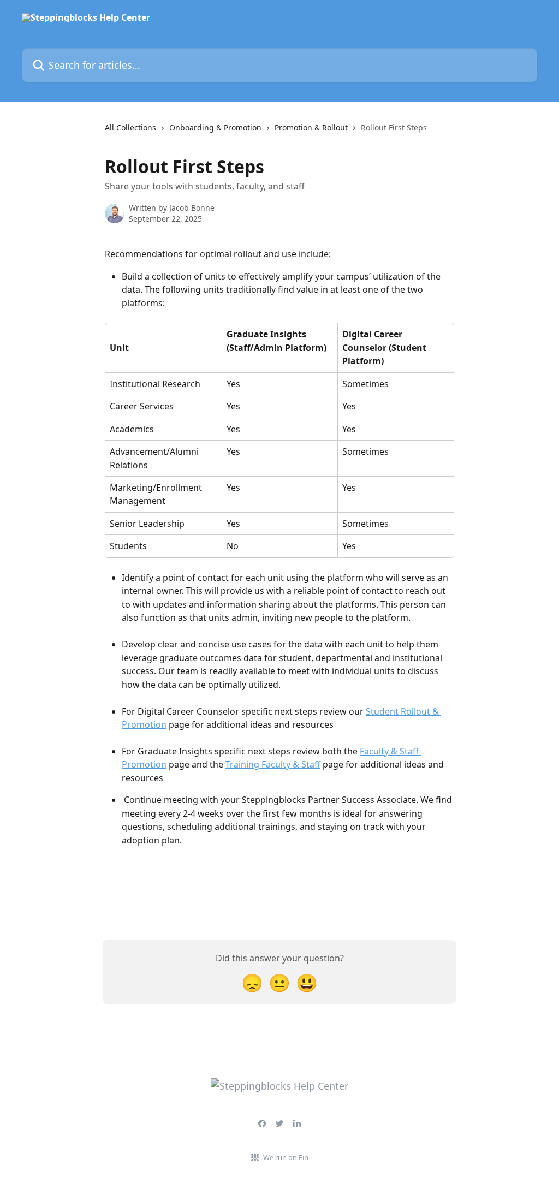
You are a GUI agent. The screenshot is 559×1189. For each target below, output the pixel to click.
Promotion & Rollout (311, 127)
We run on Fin (285, 1157)
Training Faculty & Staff (272, 764)
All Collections (130, 127)
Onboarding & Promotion (215, 127)
